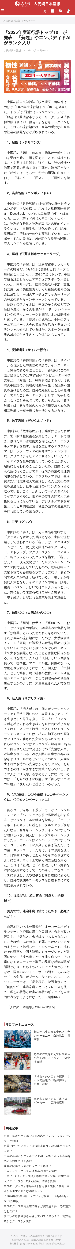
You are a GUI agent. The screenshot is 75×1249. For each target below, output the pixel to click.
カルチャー (29, 20)
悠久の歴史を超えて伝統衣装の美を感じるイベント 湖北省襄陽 (52, 1057)
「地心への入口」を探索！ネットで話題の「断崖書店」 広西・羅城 (52, 1080)
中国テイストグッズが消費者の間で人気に (30, 1171)
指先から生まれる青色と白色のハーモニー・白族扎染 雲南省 (52, 1035)
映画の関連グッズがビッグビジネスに (27, 1166)
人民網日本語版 (11, 20)
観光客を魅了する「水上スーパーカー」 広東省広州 (52, 1101)
